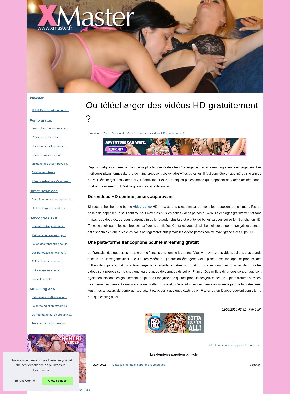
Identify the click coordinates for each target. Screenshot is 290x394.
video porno (142, 206)
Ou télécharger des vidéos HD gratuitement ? (155, 133)
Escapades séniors (43, 172)
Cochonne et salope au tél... (49, 146)
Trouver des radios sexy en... (50, 323)
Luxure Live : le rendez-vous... (50, 128)
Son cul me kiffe (41, 279)
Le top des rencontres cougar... (51, 243)
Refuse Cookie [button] (25, 380)
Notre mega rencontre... (47, 270)
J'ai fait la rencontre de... (47, 261)
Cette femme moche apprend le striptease (234, 345)
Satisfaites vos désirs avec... (49, 297)
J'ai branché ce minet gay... (49, 235)
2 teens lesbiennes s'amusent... (51, 181)
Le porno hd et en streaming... (50, 305)
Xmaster (94, 133)
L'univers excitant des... (46, 137)
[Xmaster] (145, 46)
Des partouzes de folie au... (49, 252)
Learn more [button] (41, 370)
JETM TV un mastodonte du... (50, 110)
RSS (87, 389)
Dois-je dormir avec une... (48, 154)
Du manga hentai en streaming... (52, 314)
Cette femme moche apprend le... (53, 199)
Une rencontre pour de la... (48, 226)
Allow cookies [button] (57, 380)
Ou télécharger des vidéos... (49, 208)
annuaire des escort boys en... (50, 163)
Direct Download (113, 133)
